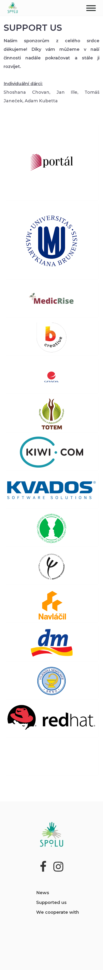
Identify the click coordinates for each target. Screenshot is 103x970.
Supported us (51, 902)
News (42, 892)
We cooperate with (57, 912)
